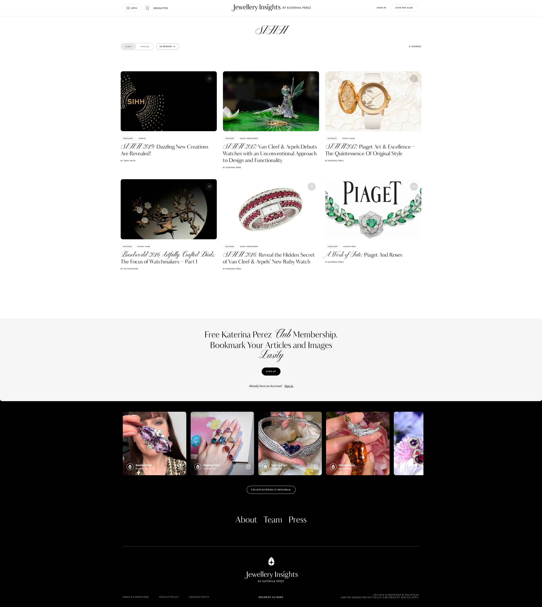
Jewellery (128, 138)
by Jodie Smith (128, 161)
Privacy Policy (168, 597)
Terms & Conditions (136, 597)
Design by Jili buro (271, 597)
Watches (229, 138)
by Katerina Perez (232, 167)
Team (273, 520)
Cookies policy (199, 597)
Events (142, 138)
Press (298, 520)
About (246, 520)
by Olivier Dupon (129, 269)
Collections (349, 246)
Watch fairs (348, 138)
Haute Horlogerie (249, 138)
